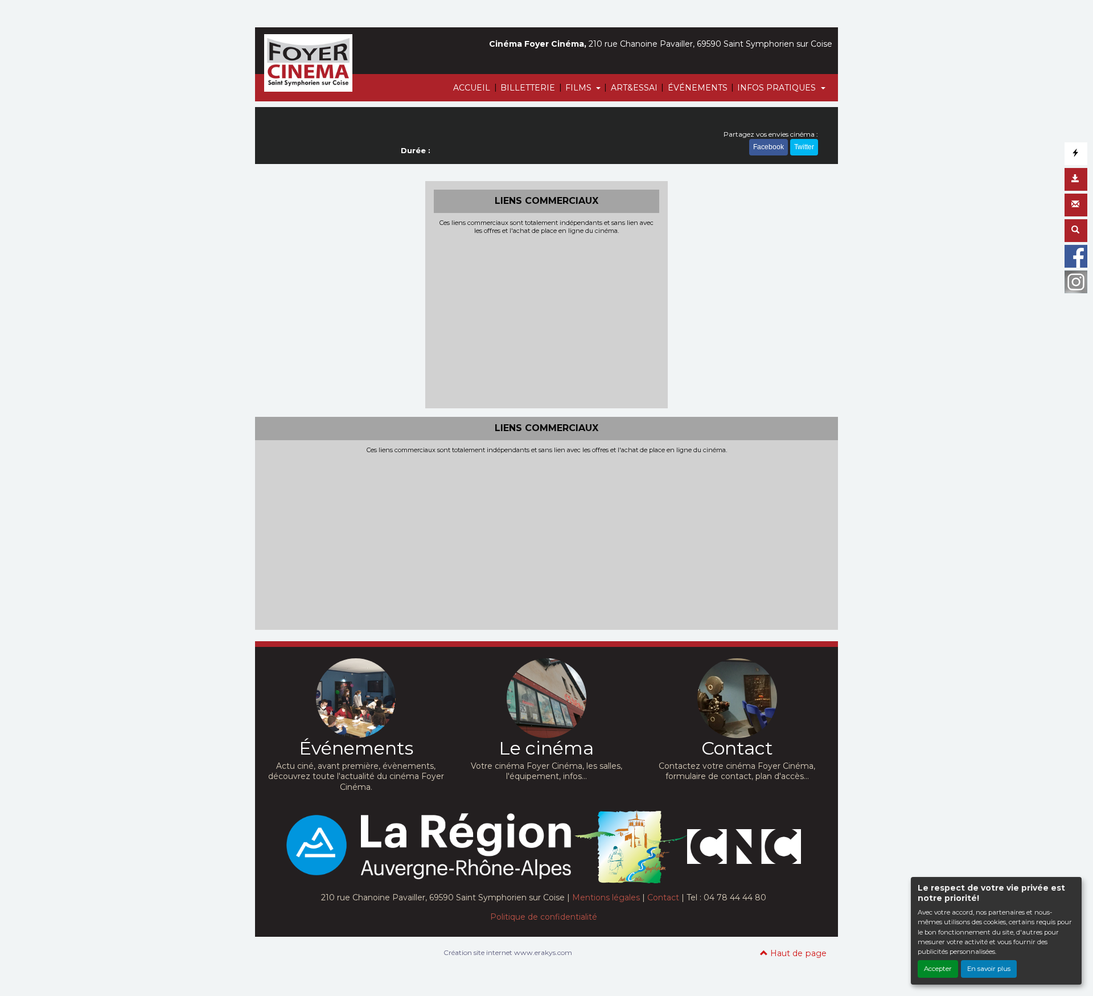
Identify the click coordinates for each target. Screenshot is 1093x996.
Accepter (938, 969)
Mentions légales (606, 897)
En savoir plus (988, 969)
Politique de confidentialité (543, 917)
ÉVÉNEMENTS (698, 88)
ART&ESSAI (634, 88)
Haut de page (797, 953)
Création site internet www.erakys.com (507, 952)
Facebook (768, 147)
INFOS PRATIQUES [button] (777, 88)
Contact (663, 897)
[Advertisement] (547, 320)
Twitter (804, 147)
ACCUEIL (471, 88)
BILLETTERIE (527, 88)
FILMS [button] (579, 88)
